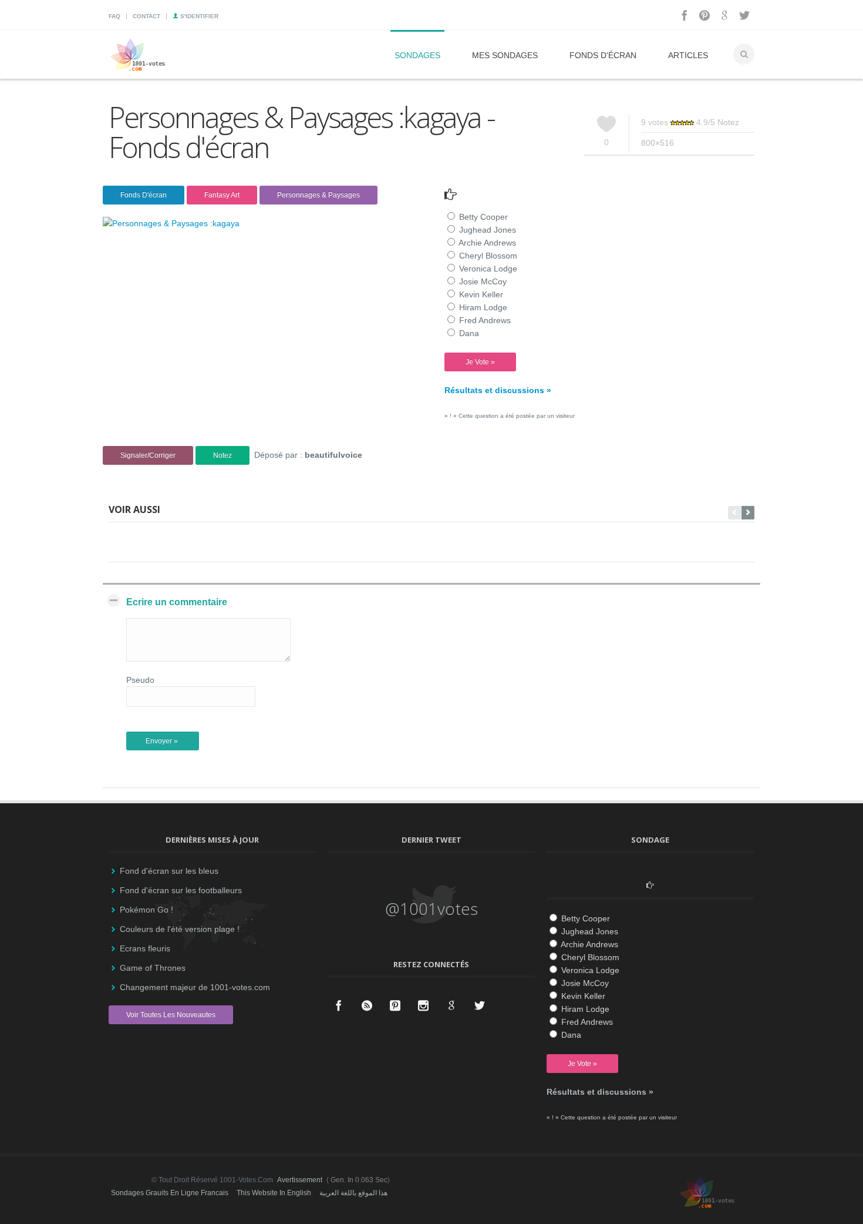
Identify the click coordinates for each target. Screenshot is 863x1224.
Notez (728, 122)
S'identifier (198, 16)
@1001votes (431, 908)
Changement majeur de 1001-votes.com (195, 987)
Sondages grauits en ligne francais (169, 1193)
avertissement (299, 1180)
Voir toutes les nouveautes (170, 1015)
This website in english (274, 1193)
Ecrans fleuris (145, 948)
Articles (688, 55)
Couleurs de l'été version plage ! (180, 929)
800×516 (657, 142)
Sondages (417, 55)
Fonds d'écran (602, 55)
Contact (146, 16)
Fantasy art (222, 195)
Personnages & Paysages (318, 195)
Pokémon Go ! (146, 909)
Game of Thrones (153, 968)
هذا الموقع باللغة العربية (353, 1193)
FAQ (114, 16)
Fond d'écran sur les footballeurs (181, 890)
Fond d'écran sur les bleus (169, 871)
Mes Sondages (505, 55)
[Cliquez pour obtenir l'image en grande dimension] (171, 223)
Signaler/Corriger (148, 455)
